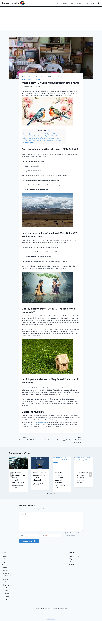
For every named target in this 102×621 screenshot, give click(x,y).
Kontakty (93, 3)
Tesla (5, 599)
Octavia (24, 79)
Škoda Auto (30, 79)
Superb (7, 596)
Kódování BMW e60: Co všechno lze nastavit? (34, 439)
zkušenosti (37, 93)
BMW (5, 567)
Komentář (23, 514)
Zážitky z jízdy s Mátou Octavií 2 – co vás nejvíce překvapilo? (41, 138)
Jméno (23, 535)
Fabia (6, 590)
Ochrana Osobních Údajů (59, 609)
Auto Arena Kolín (28, 86)
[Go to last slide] (11, 474)
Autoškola (5, 556)
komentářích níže (40, 422)
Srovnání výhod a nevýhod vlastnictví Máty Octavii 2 (39, 134)
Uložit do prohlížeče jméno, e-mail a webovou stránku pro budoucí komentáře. (72, 534)
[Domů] (22, 76)
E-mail (44, 535)
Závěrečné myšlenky (29, 142)
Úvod (58, 3)
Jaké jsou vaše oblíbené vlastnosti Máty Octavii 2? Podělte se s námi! (44, 136)
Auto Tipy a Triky (74, 556)
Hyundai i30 (8, 576)
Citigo (6, 588)
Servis (73, 3)
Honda (5, 570)
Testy (5, 559)
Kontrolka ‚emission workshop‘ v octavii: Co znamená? (60, 477)
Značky (37, 79)
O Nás (86, 3)
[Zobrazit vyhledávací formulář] (98, 3)
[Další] (90, 474)
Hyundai (6, 573)
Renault (5, 579)
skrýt (48, 130)
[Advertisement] (51, 18)
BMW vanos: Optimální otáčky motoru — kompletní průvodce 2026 (18, 477)
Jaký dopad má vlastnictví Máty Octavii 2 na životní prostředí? (42, 140)
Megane (7, 582)
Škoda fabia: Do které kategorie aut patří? (83, 475)
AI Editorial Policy (51, 619)
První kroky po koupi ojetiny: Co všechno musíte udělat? (70, 440)
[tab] (47, 493)
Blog (70, 559)
